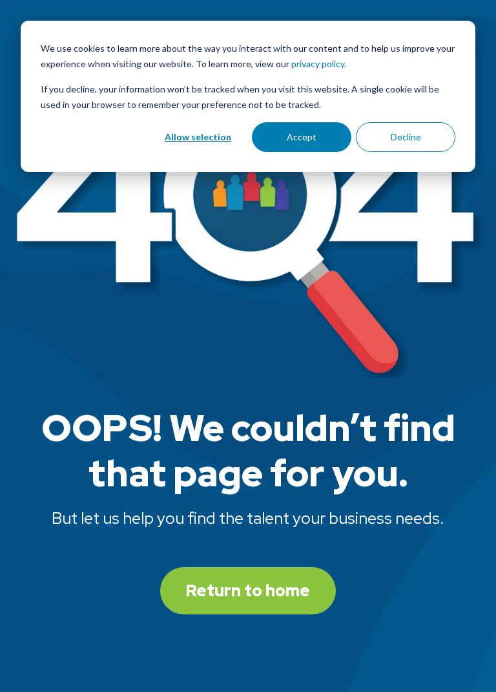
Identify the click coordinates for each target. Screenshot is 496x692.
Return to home (248, 590)
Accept (301, 136)
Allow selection (198, 136)
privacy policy (317, 63)
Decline (406, 136)
